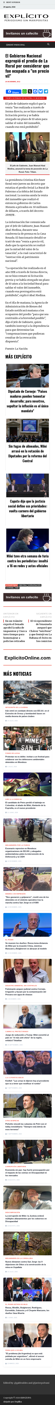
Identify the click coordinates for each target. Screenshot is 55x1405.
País (17, 588)
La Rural (10, 588)
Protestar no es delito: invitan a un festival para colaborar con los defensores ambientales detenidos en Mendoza (27, 759)
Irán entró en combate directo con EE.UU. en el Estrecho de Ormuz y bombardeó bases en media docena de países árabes (27, 713)
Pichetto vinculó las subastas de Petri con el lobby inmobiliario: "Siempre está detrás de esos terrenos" (25, 1127)
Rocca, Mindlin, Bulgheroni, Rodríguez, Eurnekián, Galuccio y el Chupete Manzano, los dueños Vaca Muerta (27, 1310)
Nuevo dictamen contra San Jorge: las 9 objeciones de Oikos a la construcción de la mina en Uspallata (25, 1264)
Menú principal (16, 45)
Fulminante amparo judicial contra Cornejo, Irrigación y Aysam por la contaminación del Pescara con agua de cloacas (25, 992)
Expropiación (34, 585)
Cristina (23, 585)
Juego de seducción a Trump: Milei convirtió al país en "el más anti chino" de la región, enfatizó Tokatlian (27, 1038)
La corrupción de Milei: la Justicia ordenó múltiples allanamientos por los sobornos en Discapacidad (26, 1218)
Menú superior (13, 2)
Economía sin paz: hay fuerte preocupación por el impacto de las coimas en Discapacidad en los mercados (27, 1173)
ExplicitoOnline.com (27, 658)
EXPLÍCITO (25, 1398)
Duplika (18, 1402)
